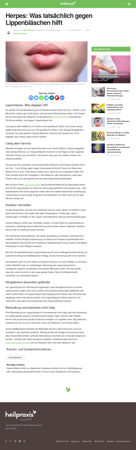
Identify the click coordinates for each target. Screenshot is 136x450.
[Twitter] (36, 97)
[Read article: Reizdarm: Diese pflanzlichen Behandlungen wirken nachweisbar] (98, 122)
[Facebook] (31, 97)
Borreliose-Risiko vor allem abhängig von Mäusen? (118, 133)
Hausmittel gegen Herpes (18, 342)
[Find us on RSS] (24, 441)
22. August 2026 (114, 113)
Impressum (75, 441)
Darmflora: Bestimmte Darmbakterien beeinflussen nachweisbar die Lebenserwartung (118, 148)
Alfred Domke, (29, 30)
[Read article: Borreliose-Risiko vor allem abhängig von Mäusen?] (98, 136)
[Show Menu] (7, 4)
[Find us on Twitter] (10, 441)
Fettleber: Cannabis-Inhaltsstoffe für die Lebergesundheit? (115, 107)
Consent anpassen (123, 441)
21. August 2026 (114, 127)
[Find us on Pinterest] (15, 441)
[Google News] (62, 97)
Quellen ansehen (20, 33)
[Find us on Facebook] (6, 441)
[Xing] (51, 97)
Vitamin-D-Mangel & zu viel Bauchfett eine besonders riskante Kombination (110, 75)
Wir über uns (99, 441)
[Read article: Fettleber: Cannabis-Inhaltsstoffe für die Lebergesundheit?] (98, 108)
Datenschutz (87, 441)
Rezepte (110, 441)
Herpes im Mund (60, 116)
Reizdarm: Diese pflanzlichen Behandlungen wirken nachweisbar (118, 121)
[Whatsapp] (41, 97)
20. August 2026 (114, 155)
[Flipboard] (57, 97)
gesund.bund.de (32, 184)
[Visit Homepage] (68, 4)
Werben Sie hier (62, 441)
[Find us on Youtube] (20, 441)
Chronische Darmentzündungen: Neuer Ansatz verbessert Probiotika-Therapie (118, 92)
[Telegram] (46, 97)
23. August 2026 (101, 80)
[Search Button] (129, 4)
